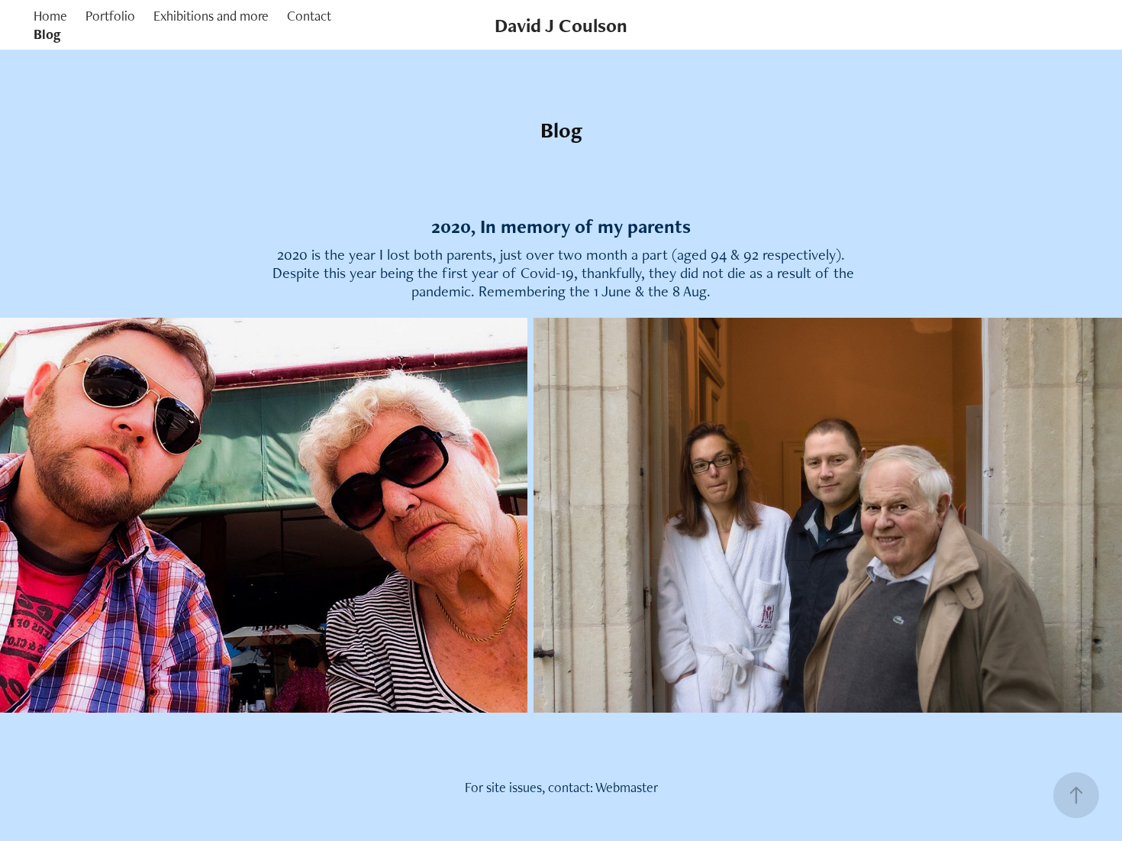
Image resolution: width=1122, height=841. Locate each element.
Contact (309, 15)
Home (50, 15)
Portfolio (110, 15)
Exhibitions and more (211, 15)
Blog (47, 34)
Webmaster (626, 787)
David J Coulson (561, 25)
